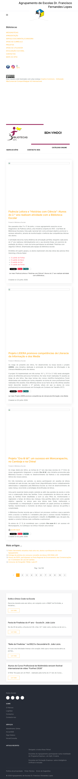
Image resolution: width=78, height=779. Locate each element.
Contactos (10, 714)
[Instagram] (12, 697)
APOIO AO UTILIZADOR (14, 48)
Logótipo (9, 711)
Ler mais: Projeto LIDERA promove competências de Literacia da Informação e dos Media (38, 396)
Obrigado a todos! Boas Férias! (40, 749)
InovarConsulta (11, 738)
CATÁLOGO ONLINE (59, 147)
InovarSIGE (10, 732)
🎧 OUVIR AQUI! (14, 530)
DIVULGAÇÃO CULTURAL (15, 51)
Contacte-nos (11, 717)
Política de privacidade (14, 771)
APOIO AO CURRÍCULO (14, 42)
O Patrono (9, 708)
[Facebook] (8, 697)
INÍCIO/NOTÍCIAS (12, 32)
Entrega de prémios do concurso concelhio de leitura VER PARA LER (33, 555)
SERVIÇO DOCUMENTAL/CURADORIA (19, 39)
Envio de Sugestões (43, 771)
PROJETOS (10, 45)
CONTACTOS (11, 54)
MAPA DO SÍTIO (11, 57)
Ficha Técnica (29, 771)
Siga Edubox (10, 735)
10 (60, 575)
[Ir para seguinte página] (64, 575)
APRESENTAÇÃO (12, 36)
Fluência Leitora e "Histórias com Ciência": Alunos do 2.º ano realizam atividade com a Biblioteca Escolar (37, 214)
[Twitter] (17, 697)
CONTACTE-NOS (33, 150)
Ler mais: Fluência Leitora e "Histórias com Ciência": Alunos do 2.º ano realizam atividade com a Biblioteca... (39, 274)
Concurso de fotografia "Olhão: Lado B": (22, 562)
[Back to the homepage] (39, 15)
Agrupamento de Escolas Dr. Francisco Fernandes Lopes (32, 776)
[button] (7, 15)
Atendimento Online (13, 729)
